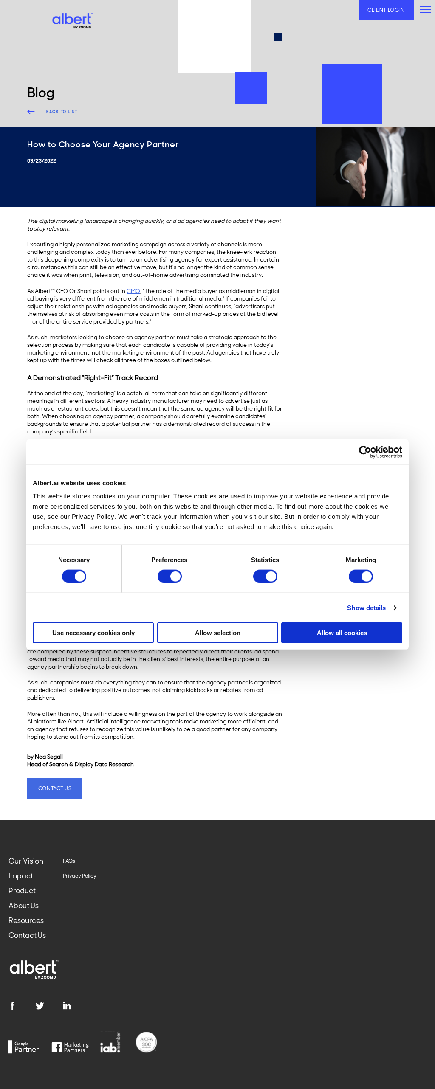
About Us (23, 905)
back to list (61, 112)
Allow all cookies (342, 632)
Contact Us (27, 935)
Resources (26, 920)
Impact (20, 876)
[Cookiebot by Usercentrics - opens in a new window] (365, 451)
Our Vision (25, 861)
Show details (366, 607)
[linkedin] (76, 1005)
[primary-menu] (425, 10)
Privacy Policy (79, 875)
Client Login (386, 10)
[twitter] (49, 1005)
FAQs (69, 861)
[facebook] (21, 1005)
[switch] (170, 576)
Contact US (55, 788)
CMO (133, 291)
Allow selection (217, 632)
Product (22, 890)
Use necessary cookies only (93, 632)
